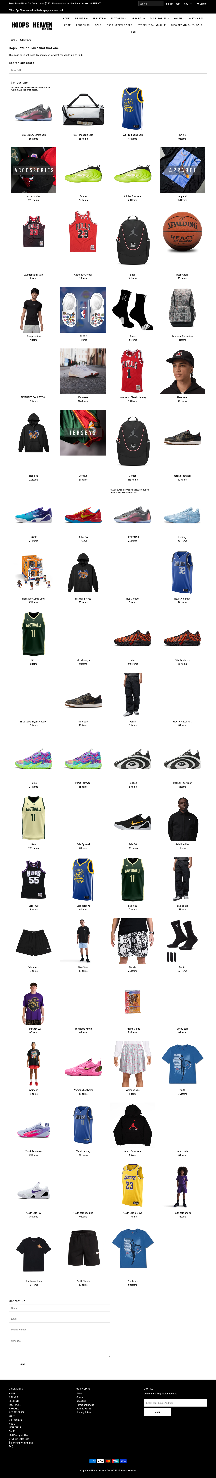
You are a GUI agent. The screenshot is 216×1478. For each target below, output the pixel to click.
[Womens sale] (132, 1063)
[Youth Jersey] (83, 1125)
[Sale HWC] (33, 879)
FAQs (79, 1393)
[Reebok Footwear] (182, 756)
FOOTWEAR (117, 18)
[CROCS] (83, 310)
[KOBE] (33, 511)
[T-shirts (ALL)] (33, 1002)
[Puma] (33, 756)
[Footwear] (83, 371)
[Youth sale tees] (33, 1251)
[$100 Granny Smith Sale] (33, 108)
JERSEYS (97, 18)
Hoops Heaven (128, 1470)
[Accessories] (33, 170)
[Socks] (182, 941)
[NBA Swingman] (182, 572)
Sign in (169, 3)
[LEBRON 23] (132, 511)
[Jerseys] (83, 432)
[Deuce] (132, 310)
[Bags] (132, 240)
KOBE (67, 25)
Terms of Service (85, 1404)
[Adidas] (83, 170)
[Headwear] (182, 371)
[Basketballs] (182, 231)
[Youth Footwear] (33, 1125)
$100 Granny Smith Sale (186, 25)
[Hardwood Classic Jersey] (132, 371)
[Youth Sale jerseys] (132, 1185)
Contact (80, 1397)
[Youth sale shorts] (182, 1186)
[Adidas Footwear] (132, 170)
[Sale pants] (182, 879)
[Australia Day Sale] (33, 231)
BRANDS (80, 18)
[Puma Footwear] (83, 756)
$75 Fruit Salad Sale (152, 25)
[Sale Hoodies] (182, 818)
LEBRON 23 (83, 25)
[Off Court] (83, 695)
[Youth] (182, 1063)
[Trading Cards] (132, 1002)
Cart (203, 3)
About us (81, 1400)
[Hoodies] (33, 432)
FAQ (133, 32)
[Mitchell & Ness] (83, 572)
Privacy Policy (83, 1412)
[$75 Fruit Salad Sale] (132, 108)
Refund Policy (83, 1408)
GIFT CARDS (196, 18)
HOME (66, 18)
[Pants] (132, 695)
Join (178, 3)
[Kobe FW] (83, 511)
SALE (98, 25)
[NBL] (33, 634)
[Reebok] (132, 756)
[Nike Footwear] (182, 634)
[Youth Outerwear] (132, 1125)
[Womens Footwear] (83, 1063)
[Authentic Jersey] (83, 231)
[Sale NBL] (132, 879)
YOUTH (178, 18)
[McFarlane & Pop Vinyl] (33, 572)
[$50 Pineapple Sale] (83, 108)
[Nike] (132, 634)
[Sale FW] (132, 818)
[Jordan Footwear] (182, 432)
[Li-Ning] (182, 511)
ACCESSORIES (158, 18)
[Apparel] (182, 170)
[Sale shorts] (33, 941)
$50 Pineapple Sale (119, 25)
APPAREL (136, 18)
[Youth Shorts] (83, 1248)
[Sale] (33, 818)
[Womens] (33, 1063)
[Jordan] (132, 441)
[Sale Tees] (83, 941)
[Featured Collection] (182, 310)
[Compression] (33, 310)
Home (12, 40)
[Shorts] (132, 941)
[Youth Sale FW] (33, 1186)
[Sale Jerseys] (83, 879)
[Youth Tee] (132, 1248)
